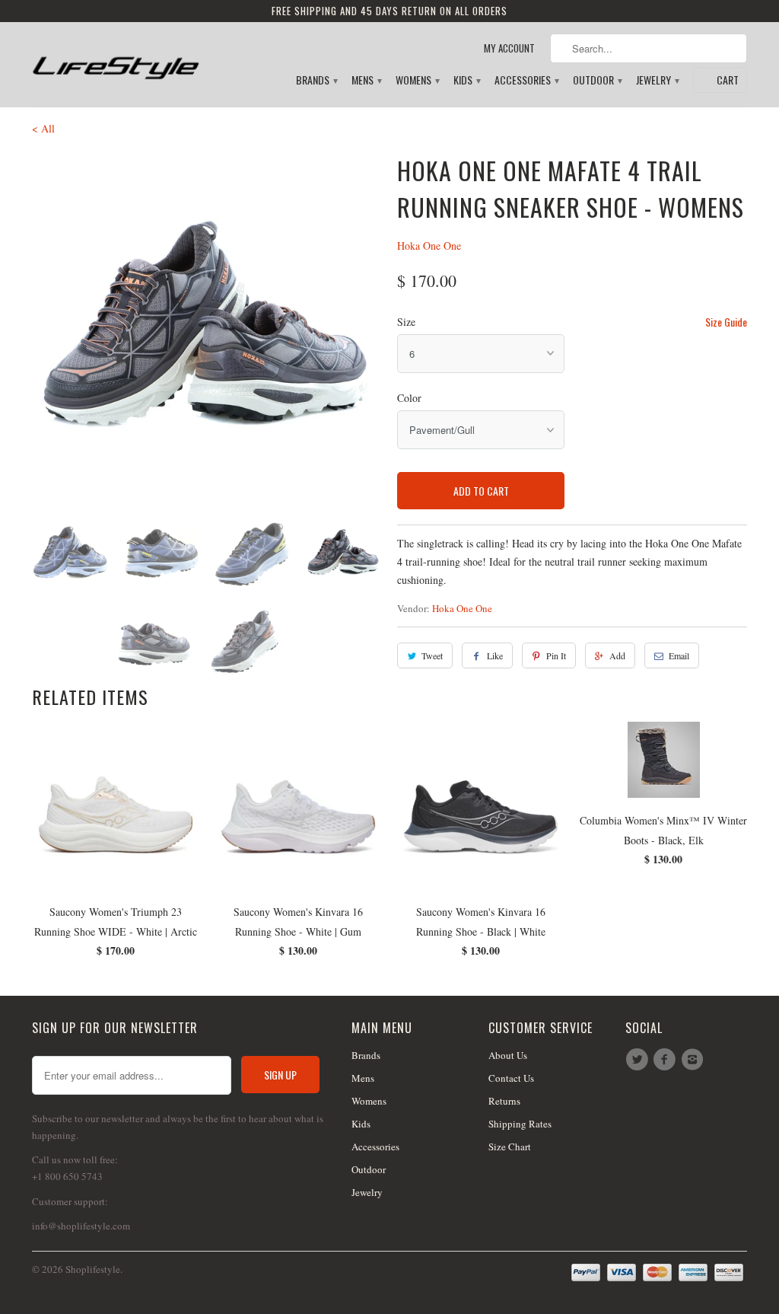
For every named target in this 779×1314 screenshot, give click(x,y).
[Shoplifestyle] (115, 58)
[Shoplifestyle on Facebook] (666, 1059)
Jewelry (657, 80)
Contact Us (511, 1078)
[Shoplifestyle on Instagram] (694, 1059)
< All (43, 128)
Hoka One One (429, 245)
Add (617, 655)
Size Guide (726, 322)
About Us (507, 1055)
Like (495, 655)
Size (406, 321)
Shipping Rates (520, 1124)
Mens (365, 80)
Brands (316, 80)
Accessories (526, 80)
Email (679, 655)
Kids (466, 80)
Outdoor (597, 80)
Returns (504, 1101)
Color (409, 398)
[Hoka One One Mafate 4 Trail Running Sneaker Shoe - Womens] (207, 327)
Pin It (556, 655)
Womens (417, 80)
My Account (509, 48)
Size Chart (509, 1146)
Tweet (432, 655)
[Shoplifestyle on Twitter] (639, 1059)
